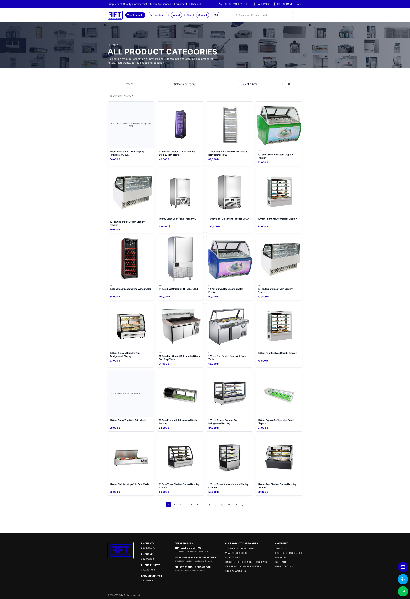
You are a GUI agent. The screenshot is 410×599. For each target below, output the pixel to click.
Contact (202, 15)
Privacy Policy (284, 566)
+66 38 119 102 (232, 4)
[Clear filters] (289, 84)
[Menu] (299, 15)
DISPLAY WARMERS (235, 571)
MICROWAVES (232, 557)
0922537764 (148, 569)
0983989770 (148, 547)
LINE (247, 4)
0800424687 (148, 558)
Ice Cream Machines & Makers (243, 566)
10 (222, 504)
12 (235, 504)
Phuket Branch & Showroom (193, 567)
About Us (281, 548)
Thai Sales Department (190, 547)
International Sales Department (196, 557)
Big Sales (281, 557)
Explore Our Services (288, 553)
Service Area (157, 15)
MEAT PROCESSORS (236, 553)
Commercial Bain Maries (240, 548)
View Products (135, 15)
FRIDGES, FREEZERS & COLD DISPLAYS (246, 562)
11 (229, 504)
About (176, 15)
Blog (189, 15)
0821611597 (147, 580)
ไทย (298, 4)
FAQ (216, 15)
